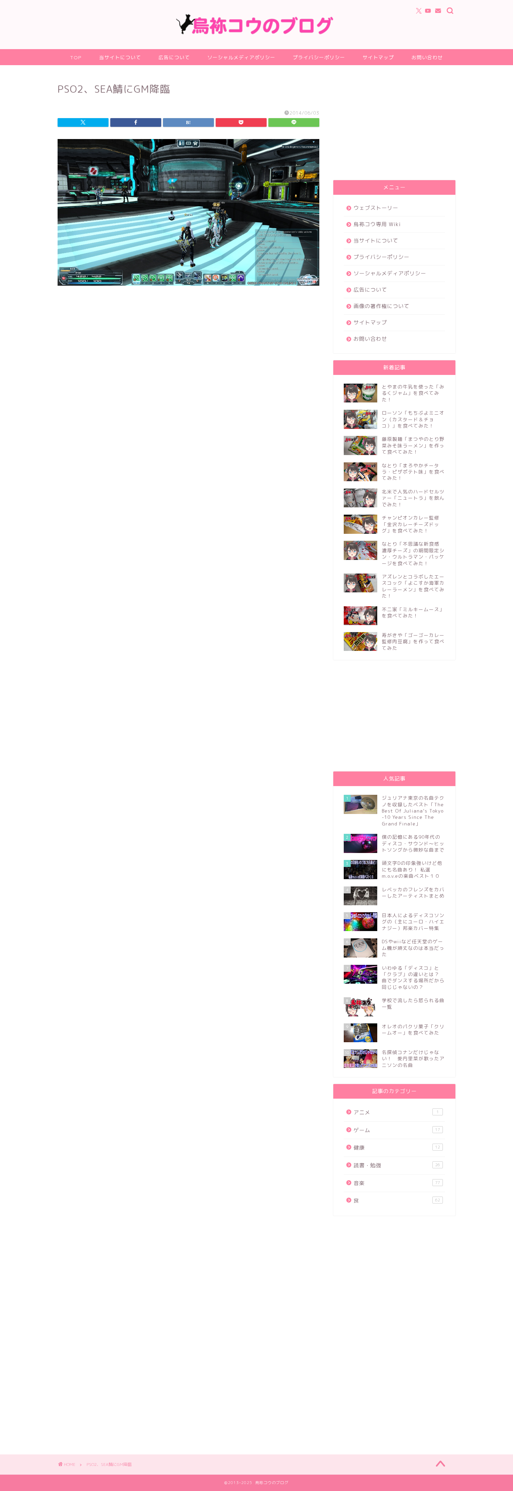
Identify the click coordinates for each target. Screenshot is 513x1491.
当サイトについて (120, 57)
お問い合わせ (427, 57)
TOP (76, 57)
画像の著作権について (381, 306)
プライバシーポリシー (319, 57)
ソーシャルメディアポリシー (241, 57)
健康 (397, 1147)
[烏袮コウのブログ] (256, 33)
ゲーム (397, 1130)
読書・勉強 (397, 1165)
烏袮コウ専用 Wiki (377, 224)
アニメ (396, 1112)
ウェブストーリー (376, 208)
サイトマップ (378, 57)
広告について (174, 57)
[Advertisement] (394, 124)
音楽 (397, 1183)
